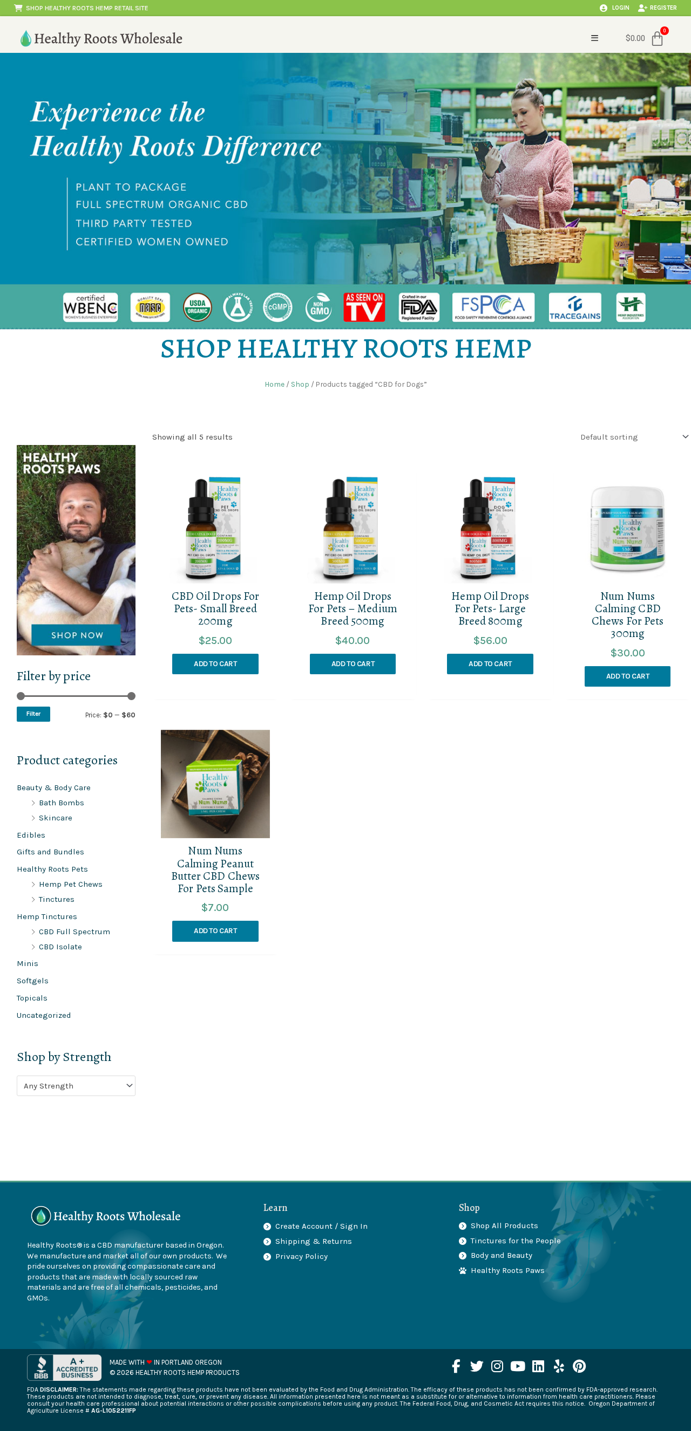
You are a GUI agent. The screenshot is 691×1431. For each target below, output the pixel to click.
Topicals (32, 998)
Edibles (31, 835)
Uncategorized (44, 1015)
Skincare (55, 818)
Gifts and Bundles (50, 852)
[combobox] (76, 1085)
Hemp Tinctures (47, 916)
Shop (300, 384)
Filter (33, 713)
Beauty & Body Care (54, 787)
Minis (27, 963)
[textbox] (71, 1085)
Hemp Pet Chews (71, 884)
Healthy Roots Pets (52, 869)
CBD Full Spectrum (74, 931)
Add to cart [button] (215, 663)
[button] (594, 38)
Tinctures (56, 899)
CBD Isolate (60, 946)
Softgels (33, 980)
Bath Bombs (61, 802)
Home (274, 384)
